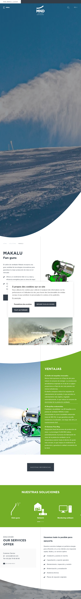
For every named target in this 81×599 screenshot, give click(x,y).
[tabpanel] (59, 269)
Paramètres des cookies (23, 304)
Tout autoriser (20, 310)
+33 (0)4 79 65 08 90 (12, 558)
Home (5, 243)
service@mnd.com (12, 556)
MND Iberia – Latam (10, 1)
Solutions (12, 243)
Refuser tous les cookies (45, 304)
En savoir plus (16, 298)
